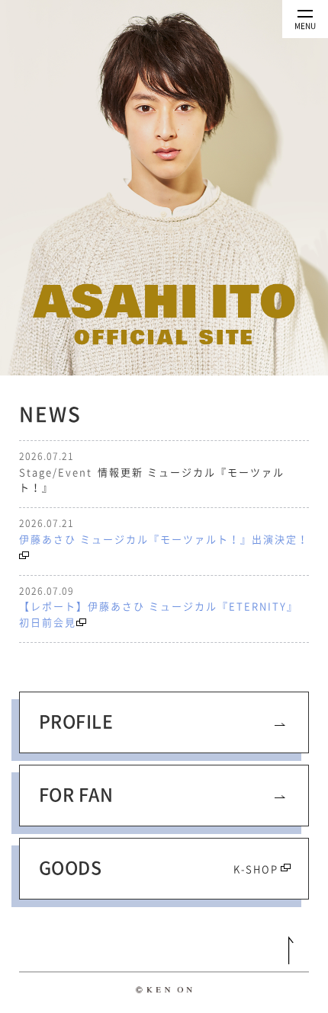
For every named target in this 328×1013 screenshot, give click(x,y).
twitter (142, 951)
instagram (186, 951)
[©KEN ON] (164, 993)
